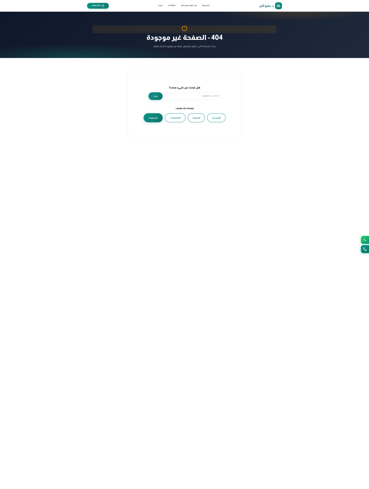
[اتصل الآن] (365, 249)
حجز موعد (153, 118)
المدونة (196, 118)
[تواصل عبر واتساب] (365, 240)
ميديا (160, 6)
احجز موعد (96, 6)
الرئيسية (206, 6)
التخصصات (175, 118)
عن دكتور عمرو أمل (189, 6)
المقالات (172, 6)
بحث (155, 96)
